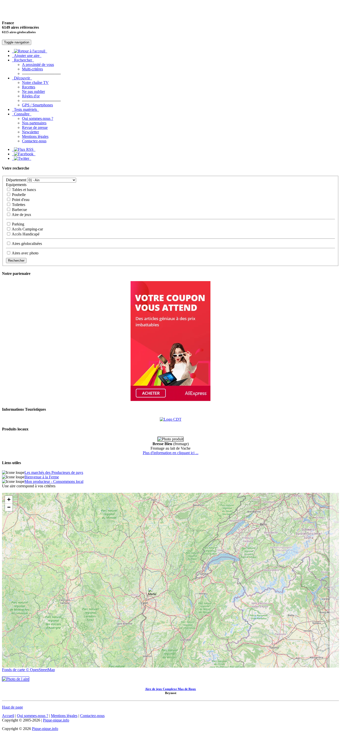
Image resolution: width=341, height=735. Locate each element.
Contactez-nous (34, 141)
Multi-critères (32, 69)
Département (16, 180)
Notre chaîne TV (35, 82)
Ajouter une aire (26, 55)
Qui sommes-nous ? (37, 118)
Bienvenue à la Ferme (41, 477)
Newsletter (30, 132)
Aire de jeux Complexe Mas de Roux (170, 689)
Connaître (21, 114)
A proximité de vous (38, 64)
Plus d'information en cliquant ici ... (170, 453)
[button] (152, 593)
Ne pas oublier (33, 91)
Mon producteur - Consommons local (53, 481)
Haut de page (12, 707)
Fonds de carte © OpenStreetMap (28, 670)
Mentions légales (35, 136)
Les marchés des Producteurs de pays (53, 472)
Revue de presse (35, 127)
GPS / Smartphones (37, 105)
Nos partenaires (34, 123)
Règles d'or (31, 96)
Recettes (28, 87)
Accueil (8, 716)
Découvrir (22, 78)
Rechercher (23, 60)
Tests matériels (25, 109)
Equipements (16, 185)
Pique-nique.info (56, 720)
